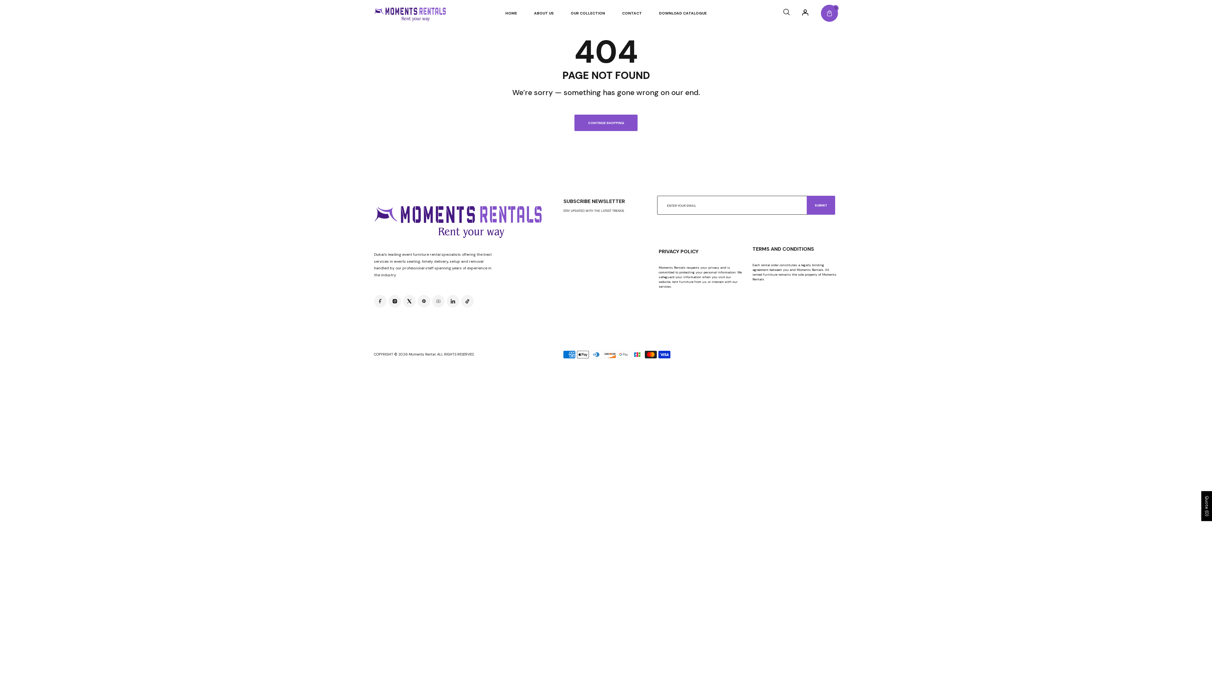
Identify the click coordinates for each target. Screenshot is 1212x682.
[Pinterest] (424, 301)
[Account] (805, 12)
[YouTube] (438, 301)
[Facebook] (380, 301)
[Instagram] (395, 301)
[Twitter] (409, 301)
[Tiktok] (467, 301)
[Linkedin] (453, 301)
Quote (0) (1207, 506)
